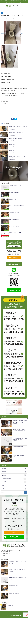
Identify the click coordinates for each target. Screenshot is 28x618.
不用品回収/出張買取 (14, 478)
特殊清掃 (14, 482)
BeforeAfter (12, 33)
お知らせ (14, 468)
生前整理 (14, 471)
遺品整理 (14, 475)
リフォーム (14, 488)
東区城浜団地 (10, 605)
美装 (2, 123)
